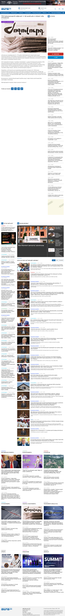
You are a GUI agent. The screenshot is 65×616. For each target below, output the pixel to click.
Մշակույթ (26, 551)
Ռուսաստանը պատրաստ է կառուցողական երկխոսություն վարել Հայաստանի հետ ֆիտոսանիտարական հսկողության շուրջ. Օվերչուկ (7, 271)
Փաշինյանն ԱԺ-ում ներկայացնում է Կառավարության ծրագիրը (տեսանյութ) (47, 430)
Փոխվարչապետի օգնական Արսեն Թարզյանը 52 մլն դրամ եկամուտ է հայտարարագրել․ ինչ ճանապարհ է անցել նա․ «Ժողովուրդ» (32, 545)
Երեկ (57, 260)
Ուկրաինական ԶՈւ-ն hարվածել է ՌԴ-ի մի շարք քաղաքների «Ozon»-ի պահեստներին (8, 350)
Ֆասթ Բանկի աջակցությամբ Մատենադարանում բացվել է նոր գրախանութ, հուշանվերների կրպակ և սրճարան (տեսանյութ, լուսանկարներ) (32, 571)
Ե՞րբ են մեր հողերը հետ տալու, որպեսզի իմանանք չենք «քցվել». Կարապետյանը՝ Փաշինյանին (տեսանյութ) (44, 376)
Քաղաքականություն (5, 266)
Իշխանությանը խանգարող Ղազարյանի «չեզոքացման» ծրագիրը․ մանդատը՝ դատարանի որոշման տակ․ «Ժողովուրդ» (32, 522)
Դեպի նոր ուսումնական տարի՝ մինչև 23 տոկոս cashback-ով (54, 174)
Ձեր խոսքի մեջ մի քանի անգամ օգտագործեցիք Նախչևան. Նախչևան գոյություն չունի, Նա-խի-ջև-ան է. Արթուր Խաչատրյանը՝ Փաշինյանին (45, 394)
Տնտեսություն (4, 308)
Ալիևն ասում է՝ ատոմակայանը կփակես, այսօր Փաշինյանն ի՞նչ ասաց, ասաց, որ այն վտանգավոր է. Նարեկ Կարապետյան (55, 124)
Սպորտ (32, 419)
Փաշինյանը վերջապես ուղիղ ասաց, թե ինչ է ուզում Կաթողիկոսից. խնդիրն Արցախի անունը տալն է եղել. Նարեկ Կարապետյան (46, 366)
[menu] (63, 12)
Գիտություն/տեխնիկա (51, 503)
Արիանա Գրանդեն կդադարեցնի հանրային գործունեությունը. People (53, 578)
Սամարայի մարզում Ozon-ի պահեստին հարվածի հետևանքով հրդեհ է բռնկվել (8, 388)
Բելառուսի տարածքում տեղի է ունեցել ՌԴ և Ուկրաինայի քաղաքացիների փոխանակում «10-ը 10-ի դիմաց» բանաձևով (55, 132)
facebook (12, 88)
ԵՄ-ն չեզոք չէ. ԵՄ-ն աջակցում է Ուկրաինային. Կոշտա (54, 139)
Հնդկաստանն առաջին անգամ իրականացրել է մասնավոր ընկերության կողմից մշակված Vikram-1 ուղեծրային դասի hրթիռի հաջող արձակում (53, 531)
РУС (59, 8)
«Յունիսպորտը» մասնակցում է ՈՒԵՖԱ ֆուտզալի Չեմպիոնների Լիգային (54, 167)
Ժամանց (46, 551)
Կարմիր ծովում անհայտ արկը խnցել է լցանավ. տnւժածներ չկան (55, 196)
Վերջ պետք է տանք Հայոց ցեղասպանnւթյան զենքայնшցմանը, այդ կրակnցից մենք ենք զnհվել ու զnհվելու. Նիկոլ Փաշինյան (47, 311)
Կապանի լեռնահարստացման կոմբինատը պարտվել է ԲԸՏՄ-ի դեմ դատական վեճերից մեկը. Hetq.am (55, 145)
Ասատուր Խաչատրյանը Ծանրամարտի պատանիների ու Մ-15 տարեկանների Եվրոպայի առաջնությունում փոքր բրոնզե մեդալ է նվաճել (55, 82)
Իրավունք (3, 225)
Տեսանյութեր (24, 223)
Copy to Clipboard (22, 88)
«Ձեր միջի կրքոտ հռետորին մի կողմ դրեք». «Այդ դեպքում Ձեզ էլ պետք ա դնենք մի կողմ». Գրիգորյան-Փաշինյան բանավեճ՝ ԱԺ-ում (55, 102)
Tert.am (6, 9)
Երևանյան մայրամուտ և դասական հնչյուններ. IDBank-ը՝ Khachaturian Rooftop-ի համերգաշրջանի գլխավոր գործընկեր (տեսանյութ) (32, 579)
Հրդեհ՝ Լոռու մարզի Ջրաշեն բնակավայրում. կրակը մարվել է (8, 356)
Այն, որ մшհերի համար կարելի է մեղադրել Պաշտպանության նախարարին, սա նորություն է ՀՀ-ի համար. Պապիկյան (47, 320)
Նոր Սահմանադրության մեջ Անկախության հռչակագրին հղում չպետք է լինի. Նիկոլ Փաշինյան (47, 348)
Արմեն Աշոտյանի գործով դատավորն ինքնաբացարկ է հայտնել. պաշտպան (55, 152)
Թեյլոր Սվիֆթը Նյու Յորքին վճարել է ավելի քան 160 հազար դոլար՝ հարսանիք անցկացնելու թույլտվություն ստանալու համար (54, 591)
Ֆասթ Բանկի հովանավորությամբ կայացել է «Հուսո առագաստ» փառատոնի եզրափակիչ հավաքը (32, 586)
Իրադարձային (4, 245)
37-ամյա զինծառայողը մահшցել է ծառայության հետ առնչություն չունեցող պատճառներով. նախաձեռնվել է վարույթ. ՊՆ (55, 189)
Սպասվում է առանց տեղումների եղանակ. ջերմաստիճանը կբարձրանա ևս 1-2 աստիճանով (8, 304)
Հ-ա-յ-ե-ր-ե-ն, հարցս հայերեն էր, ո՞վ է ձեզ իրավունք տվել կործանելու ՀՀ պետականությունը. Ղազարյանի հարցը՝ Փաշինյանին (46, 284)
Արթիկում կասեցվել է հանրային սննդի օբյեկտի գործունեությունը (55, 117)
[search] (55, 8)
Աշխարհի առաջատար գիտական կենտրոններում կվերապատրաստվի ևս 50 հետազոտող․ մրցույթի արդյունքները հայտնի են (53, 523)
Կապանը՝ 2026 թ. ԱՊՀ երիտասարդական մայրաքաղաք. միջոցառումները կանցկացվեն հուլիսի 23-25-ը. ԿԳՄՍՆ (32, 593)
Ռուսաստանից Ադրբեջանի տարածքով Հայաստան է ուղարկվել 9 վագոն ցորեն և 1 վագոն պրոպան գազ (32, 489)
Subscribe (56, 54)
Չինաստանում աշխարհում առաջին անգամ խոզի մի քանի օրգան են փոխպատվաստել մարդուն (53, 546)
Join (56, 57)
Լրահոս (52, 16)
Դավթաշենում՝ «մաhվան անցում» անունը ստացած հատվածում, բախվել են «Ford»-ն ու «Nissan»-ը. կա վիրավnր (46, 302)
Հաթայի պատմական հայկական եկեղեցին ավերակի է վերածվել (8, 257)
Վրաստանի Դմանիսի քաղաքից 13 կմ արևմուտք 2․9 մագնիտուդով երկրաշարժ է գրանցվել (55, 49)
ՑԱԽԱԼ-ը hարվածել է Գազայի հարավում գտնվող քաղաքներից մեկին (8, 262)
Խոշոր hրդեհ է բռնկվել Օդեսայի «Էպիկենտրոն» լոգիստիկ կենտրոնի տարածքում (8, 343)
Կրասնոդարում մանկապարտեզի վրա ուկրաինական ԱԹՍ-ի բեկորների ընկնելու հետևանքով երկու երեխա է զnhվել (8, 336)
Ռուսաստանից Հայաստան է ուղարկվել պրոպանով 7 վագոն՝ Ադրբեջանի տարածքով (8, 311)
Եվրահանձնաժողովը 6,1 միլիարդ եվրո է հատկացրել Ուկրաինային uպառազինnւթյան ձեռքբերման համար (8, 328)
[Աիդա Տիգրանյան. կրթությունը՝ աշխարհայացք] (32, 234)
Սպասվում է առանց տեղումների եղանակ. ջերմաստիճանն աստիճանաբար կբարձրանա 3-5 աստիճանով (8, 396)
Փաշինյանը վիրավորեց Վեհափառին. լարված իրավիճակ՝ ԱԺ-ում (44, 329)
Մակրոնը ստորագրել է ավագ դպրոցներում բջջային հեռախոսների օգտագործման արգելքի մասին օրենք (55, 74)
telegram (18, 88)
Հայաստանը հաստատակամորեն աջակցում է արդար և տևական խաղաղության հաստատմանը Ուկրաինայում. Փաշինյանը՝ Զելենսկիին (8, 320)
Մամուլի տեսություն (7, 21)
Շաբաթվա (61, 260)
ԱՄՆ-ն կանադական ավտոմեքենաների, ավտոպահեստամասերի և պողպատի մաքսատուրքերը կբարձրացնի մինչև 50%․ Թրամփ (55, 41)
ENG (63, 8)
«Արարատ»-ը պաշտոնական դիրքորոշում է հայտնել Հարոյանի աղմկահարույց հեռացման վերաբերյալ (55, 181)
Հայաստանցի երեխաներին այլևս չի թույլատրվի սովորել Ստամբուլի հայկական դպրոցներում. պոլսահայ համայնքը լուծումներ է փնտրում (8, 249)
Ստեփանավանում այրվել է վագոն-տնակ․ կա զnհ (7, 382)
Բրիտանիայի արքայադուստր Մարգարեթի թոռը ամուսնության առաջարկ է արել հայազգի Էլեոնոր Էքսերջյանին (53, 584)
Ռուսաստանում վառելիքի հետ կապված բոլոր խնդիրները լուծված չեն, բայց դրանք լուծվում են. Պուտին (32, 482)
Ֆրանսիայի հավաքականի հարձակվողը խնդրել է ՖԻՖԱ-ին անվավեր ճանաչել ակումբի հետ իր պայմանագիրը (55, 110)
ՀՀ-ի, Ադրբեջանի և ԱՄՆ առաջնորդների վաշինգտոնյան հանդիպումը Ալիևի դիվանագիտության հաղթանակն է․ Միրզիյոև (8, 363)
